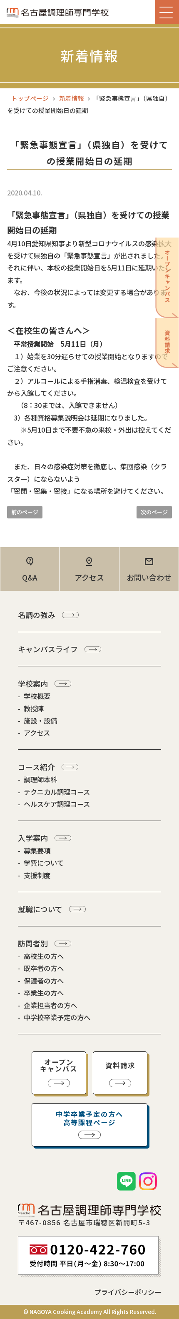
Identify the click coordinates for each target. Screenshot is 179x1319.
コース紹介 (36, 766)
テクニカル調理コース (57, 792)
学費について (44, 863)
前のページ (24, 512)
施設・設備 (40, 721)
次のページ (154, 512)
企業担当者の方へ (50, 1005)
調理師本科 (40, 779)
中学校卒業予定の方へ (57, 1017)
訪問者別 (33, 943)
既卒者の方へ (44, 968)
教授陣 (34, 708)
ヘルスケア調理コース (57, 804)
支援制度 (37, 875)
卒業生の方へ (44, 993)
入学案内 (33, 837)
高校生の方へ (44, 956)
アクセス (37, 733)
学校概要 (37, 696)
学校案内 (33, 683)
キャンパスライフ (48, 648)
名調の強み (36, 614)
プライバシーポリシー (127, 1292)
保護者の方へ (44, 981)
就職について (40, 909)
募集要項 (37, 851)
